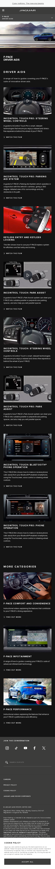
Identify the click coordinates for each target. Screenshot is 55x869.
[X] (43, 748)
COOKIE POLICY (10, 791)
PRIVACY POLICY (10, 785)
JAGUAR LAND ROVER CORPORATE (17, 796)
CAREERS (7, 779)
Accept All (27, 862)
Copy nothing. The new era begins (28, 3)
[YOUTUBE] (25, 748)
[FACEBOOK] (34, 748)
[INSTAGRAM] (7, 748)
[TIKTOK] (16, 748)
